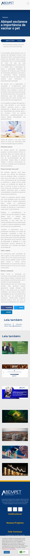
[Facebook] (10, 509)
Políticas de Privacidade (9, 549)
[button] (28, 3)
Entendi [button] (7, 552)
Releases (5, 17)
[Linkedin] (15, 509)
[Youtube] (20, 509)
